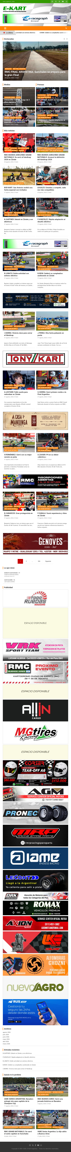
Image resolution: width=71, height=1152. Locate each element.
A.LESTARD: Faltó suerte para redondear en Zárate (16, 393)
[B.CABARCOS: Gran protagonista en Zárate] (19, 501)
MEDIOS (18, 97)
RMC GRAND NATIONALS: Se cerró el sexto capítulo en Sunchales (18, 1132)
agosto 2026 (6, 1032)
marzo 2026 (6, 1044)
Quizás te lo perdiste (12, 1075)
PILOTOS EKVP (42, 95)
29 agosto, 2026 (42, 162)
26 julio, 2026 (8, 1136)
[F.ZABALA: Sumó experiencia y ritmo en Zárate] (52, 501)
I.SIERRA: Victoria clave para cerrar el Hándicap (41, 33)
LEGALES (53, 183)
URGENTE (21, 150)
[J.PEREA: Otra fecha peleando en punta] (52, 321)
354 (39, 561)
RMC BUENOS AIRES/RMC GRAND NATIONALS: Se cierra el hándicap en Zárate (34, 73)
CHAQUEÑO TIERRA (10, 97)
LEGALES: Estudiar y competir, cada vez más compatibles (51, 189)
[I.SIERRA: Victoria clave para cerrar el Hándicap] (19, 321)
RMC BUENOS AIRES (31, 69)
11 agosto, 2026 (8, 1106)
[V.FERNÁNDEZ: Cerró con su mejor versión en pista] (19, 442)
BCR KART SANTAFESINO (11, 183)
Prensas (40, 85)
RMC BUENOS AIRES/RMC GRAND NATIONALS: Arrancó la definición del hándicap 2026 (51, 157)
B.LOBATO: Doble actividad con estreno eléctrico (16, 274)
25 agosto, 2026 (42, 192)
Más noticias (9, 131)
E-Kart (17, 78)
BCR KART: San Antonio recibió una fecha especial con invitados (18, 189)
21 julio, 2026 (41, 1136)
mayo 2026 (6, 1039)
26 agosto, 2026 (9, 78)
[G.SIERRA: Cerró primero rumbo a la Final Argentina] (52, 380)
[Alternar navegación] (5, 28)
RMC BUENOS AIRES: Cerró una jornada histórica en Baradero (50, 1100)
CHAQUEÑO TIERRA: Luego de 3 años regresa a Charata (17, 101)
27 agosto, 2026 (8, 192)
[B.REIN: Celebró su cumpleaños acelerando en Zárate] (52, 261)
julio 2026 (6, 1034)
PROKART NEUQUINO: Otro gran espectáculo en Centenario (17, 121)
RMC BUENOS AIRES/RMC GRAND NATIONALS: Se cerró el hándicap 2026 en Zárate (17, 157)
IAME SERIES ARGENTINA (11, 1094)
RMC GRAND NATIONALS (44, 69)
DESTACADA (8, 69)
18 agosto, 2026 (8, 124)
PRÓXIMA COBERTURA (19, 69)
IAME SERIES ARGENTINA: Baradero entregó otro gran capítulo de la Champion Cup (18, 1101)
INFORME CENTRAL (58, 1092)
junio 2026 (6, 1037)
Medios (7, 85)
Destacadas (9, 39)
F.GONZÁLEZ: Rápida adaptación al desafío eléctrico (51, 121)
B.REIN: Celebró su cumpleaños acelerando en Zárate (50, 274)
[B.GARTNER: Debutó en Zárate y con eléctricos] (19, 207)
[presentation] (64, 39)
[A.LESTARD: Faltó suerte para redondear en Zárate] (19, 380)
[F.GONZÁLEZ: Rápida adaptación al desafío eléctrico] (52, 207)
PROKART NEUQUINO (15, 117)
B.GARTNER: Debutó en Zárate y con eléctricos (51, 101)
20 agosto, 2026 (8, 104)
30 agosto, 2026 (8, 162)
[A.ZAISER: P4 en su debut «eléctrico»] (52, 442)
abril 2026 (6, 1041)
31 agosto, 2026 (42, 104)
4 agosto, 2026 (42, 1103)
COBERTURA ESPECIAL (50, 148)
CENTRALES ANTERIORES (11, 1092)
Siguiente (48, 561)
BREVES (7, 148)
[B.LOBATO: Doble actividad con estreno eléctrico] (19, 261)
